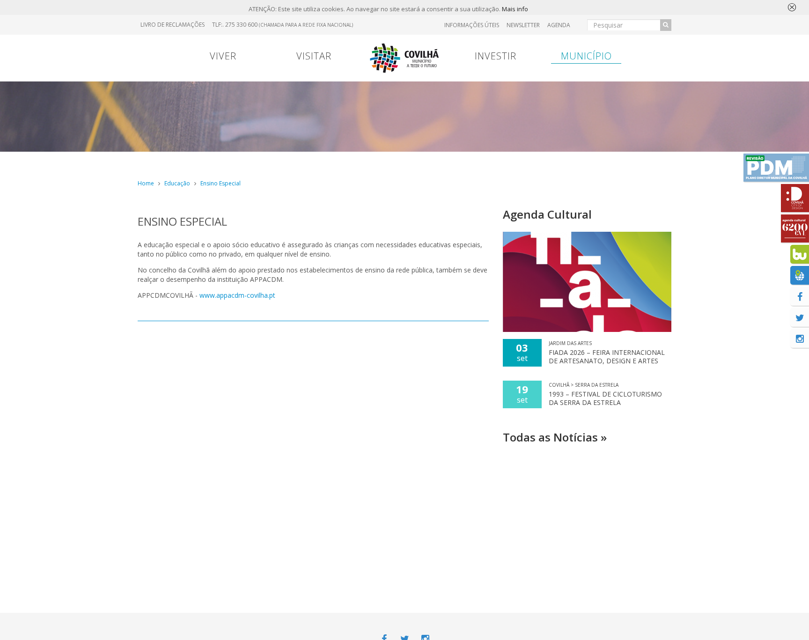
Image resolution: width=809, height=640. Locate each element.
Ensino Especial (220, 183)
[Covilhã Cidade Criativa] (795, 198)
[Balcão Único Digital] (799, 254)
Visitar (313, 56)
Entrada (585, 161)
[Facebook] (799, 296)
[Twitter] (799, 317)
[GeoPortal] (799, 275)
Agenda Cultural (547, 214)
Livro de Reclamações (172, 25)
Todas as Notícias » (555, 437)
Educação (177, 183)
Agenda (558, 25)
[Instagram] (799, 338)
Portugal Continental (196, 161)
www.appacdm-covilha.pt (237, 295)
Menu (288, 161)
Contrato (335, 161)
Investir (495, 56)
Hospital (636, 161)
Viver (223, 56)
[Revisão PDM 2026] (776, 168)
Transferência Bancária (525, 161)
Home (146, 183)
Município (586, 56)
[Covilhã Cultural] (795, 228)
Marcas (465, 161)
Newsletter (523, 25)
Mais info (515, 9)
